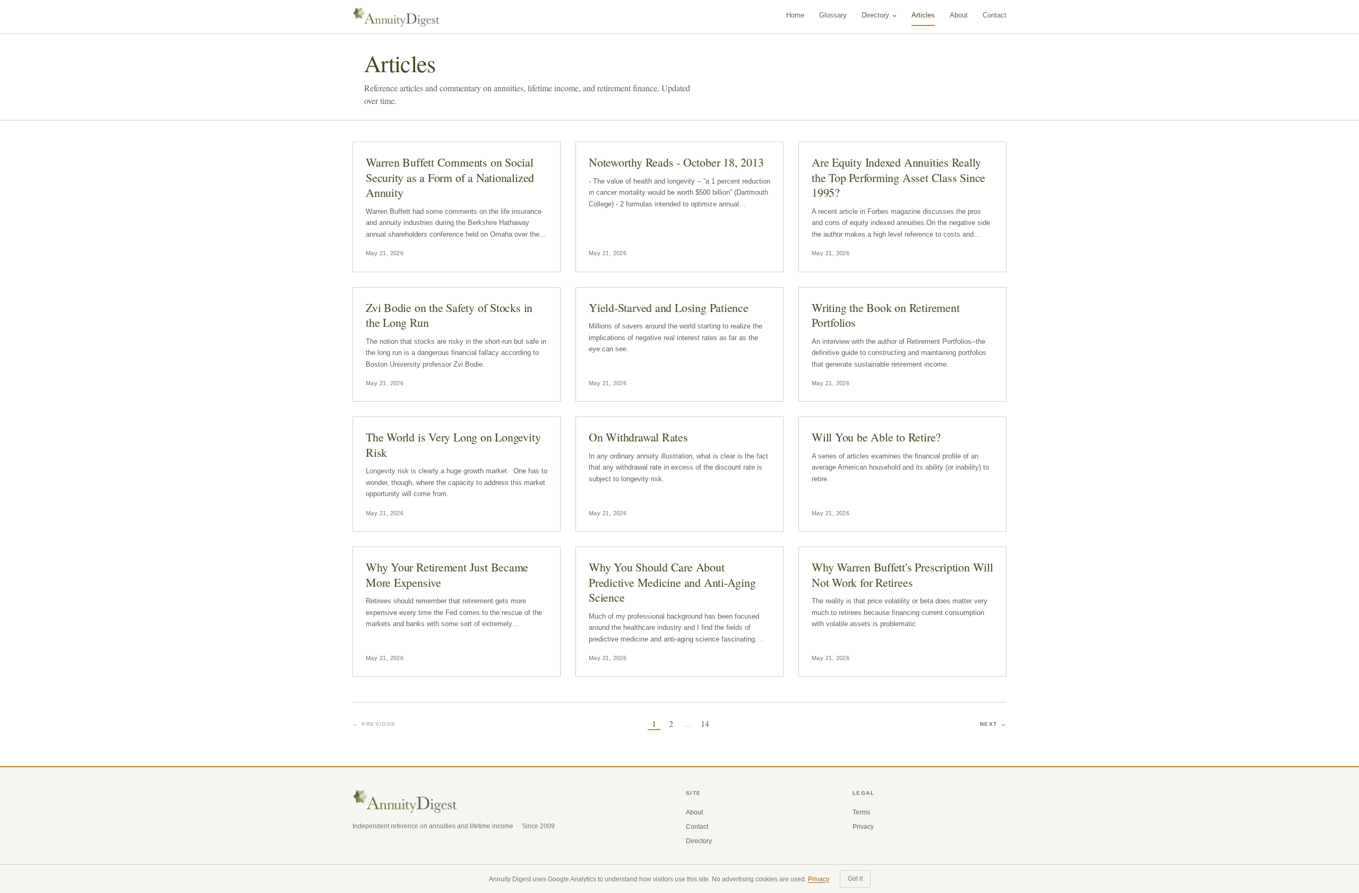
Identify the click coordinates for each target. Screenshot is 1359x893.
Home (795, 15)
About (959, 15)
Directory (875, 15)
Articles (923, 15)
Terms (861, 812)
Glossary (833, 15)
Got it (855, 878)
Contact (995, 15)
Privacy (863, 826)
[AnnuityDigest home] (396, 17)
